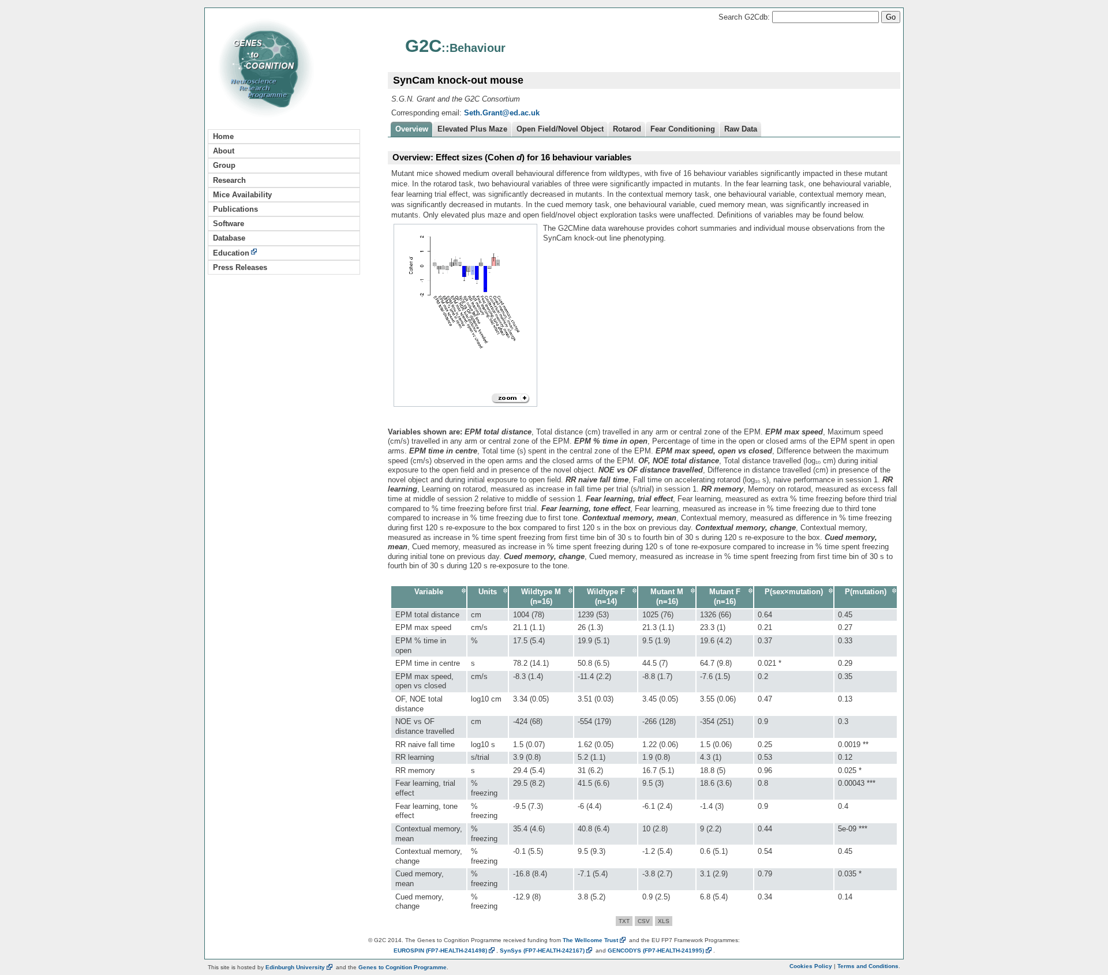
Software (228, 223)
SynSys (542, 950)
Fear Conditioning (682, 129)
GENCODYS (656, 950)
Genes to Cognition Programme (402, 967)
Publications (235, 209)
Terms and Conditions (868, 966)
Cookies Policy (810, 966)
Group (224, 165)
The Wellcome (590, 940)
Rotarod (627, 129)
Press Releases (240, 267)
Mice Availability (242, 194)
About (223, 151)
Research (229, 180)
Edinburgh (295, 967)
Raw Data (740, 129)
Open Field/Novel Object (560, 129)
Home (223, 136)
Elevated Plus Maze (472, 129)
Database (229, 238)
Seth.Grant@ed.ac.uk (502, 112)
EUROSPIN (440, 950)
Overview (411, 129)
